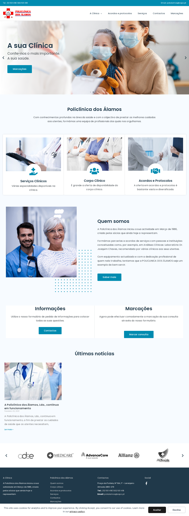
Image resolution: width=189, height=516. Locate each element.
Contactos (55, 497)
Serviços (54, 494)
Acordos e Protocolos (155, 181)
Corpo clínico (56, 487)
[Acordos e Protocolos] (155, 171)
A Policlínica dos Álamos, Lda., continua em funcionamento (31, 406)
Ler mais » (8, 429)
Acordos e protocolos (60, 490)
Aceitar (157, 509)
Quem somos (56, 483)
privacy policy (77, 511)
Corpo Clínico (94, 181)
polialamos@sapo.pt (176, 3)
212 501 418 (11, 3)
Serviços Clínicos (33, 181)
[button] (3, 58)
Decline (177, 509)
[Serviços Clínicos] (33, 171)
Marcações (55, 501)
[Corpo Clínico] (94, 171)
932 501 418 (23, 3)
